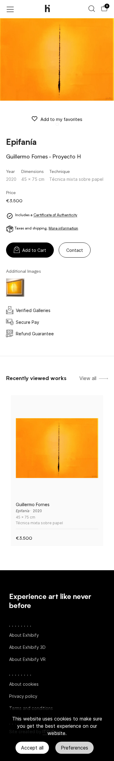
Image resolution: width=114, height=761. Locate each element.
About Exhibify (24, 635)
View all (87, 378)
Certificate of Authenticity (55, 215)
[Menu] (10, 9)
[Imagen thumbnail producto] (15, 287)
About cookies (24, 684)
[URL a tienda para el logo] (52, 9)
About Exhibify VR (27, 659)
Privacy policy (23, 696)
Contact (74, 250)
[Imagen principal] (57, 59)
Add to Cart (34, 250)
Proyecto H (66, 157)
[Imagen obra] (57, 448)
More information (63, 228)
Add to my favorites (61, 119)
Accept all (32, 748)
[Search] (91, 8)
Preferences (74, 748)
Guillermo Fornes (27, 157)
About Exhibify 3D (27, 647)
